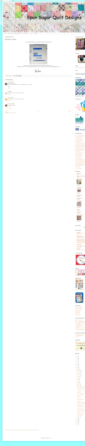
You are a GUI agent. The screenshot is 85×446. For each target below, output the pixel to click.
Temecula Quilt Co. (80, 178)
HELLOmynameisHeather (81, 239)
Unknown (9, 97)
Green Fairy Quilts (79, 198)
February (78, 385)
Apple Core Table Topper (80, 136)
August (78, 376)
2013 (77, 364)
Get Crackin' (79, 398)
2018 (77, 356)
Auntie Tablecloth (79, 137)
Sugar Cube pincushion (80, 163)
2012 (77, 366)
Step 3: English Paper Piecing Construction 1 (80, 323)
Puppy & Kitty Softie (79, 155)
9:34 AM (9, 88)
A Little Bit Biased (79, 201)
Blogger (50, 438)
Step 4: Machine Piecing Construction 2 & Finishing (80, 329)
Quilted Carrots (78, 156)
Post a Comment (9, 108)
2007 (77, 421)
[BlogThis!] (17, 75)
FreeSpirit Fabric (79, 244)
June (78, 379)
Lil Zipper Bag (78, 151)
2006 (77, 423)
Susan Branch (78, 315)
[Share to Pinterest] (21, 75)
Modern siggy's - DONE (80, 387)
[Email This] (16, 75)
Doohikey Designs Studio (80, 246)
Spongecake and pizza (80, 399)
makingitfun (78, 232)
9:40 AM (9, 94)
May (78, 381)
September (79, 375)
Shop (31, 33)
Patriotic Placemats (79, 154)
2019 (77, 355)
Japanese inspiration (80, 395)
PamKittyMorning (79, 195)
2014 (77, 363)
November (79, 372)
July (78, 378)
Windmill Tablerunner (79, 165)
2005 (77, 425)
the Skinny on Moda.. (80, 413)
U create (78, 209)
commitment (79, 392)
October (78, 373)
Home (5, 33)
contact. (35, 33)
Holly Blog (78, 248)
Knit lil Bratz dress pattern (80, 150)
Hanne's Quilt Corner (80, 214)
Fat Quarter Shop (79, 310)
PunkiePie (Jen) (10, 103)
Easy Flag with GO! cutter (80, 142)
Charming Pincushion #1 (80, 140)
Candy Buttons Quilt (79, 139)
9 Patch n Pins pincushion (80, 135)
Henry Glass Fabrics (80, 236)
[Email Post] (14, 75)
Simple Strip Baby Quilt (80, 159)
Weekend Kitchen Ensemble (80, 164)
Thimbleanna (79, 212)
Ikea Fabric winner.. (80, 405)
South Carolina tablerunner (80, 160)
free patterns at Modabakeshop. (14, 33)
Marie (9, 91)
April (78, 382)
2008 (77, 420)
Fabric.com (78, 311)
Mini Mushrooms (79, 308)
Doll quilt (77, 336)
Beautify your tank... (80, 408)
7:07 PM (9, 100)
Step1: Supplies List (79, 320)
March (78, 384)
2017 (77, 358)
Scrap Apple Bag (78, 158)
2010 (77, 369)
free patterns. (25, 33)
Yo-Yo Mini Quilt (79, 168)
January (78, 417)
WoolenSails (10, 82)
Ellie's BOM (78, 312)
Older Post (69, 111)
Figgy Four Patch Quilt (79, 148)
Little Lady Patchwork (79, 307)
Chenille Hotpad (78, 141)
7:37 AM (9, 106)
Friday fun (78, 396)
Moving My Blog (79, 247)
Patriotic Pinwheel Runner (80, 153)
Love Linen (79, 401)
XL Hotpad (78, 167)
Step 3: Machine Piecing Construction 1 (80, 325)
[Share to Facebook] (19, 75)
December (78, 370)
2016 (77, 360)
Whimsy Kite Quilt (80, 415)
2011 (77, 367)
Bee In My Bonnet (79, 187)
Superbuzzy (78, 313)
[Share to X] (18, 75)
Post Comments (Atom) (12, 112)
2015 (77, 361)
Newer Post (7, 111)
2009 (77, 418)
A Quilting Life (79, 173)
